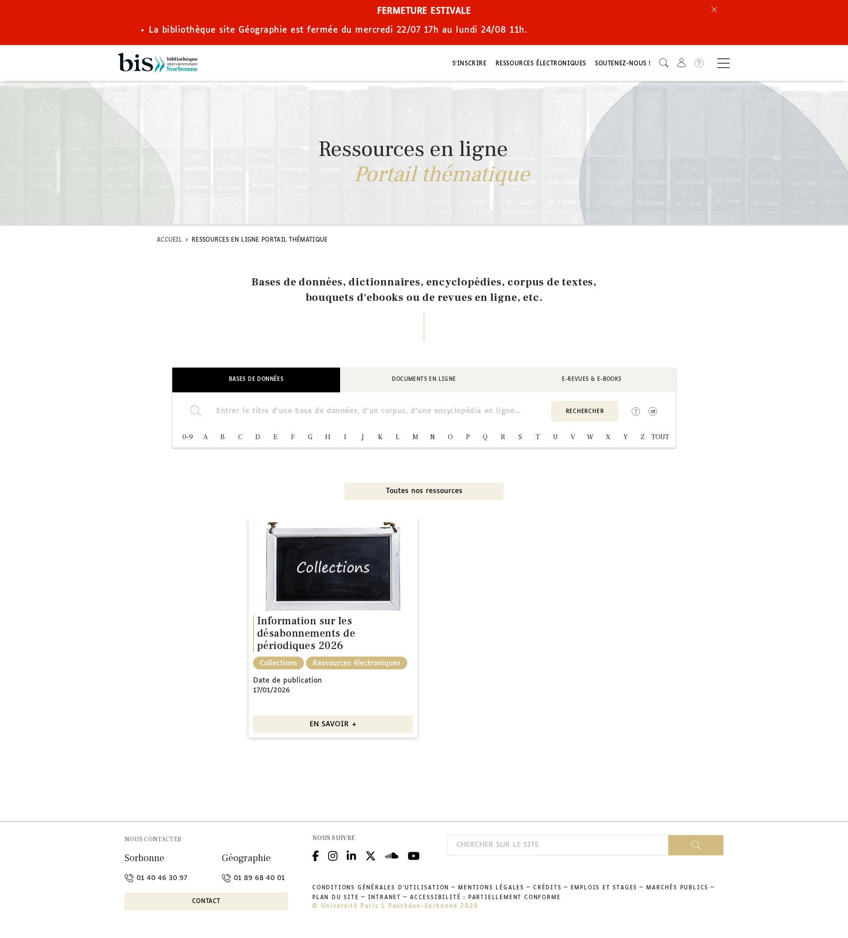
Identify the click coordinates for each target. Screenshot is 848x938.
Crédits (547, 888)
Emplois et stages (604, 888)
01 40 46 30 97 (160, 878)
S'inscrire (469, 64)
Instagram (332, 855)
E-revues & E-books (591, 379)
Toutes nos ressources (424, 491)
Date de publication (287, 680)
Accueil (169, 240)
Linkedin (351, 855)
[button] (663, 63)
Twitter (370, 855)
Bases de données (256, 379)
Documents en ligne (424, 379)
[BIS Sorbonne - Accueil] (157, 63)
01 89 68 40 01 (258, 878)
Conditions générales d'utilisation (380, 888)
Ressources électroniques (541, 64)
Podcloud (391, 855)
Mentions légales (491, 888)
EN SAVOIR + (333, 724)
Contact (206, 901)
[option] (333, 627)
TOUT (660, 437)
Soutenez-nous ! (623, 64)
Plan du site (335, 897)
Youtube (414, 855)
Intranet (384, 897)
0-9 (187, 437)
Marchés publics (677, 888)
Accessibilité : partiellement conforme (485, 897)
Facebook (315, 855)
